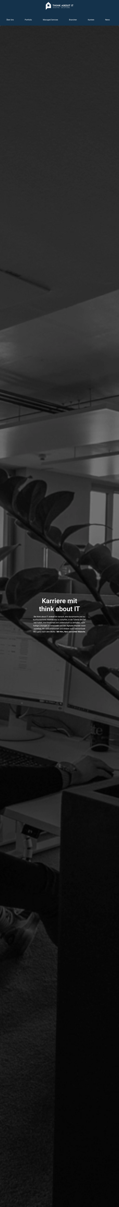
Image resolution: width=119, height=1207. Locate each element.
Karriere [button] (91, 20)
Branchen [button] (73, 20)
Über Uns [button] (10, 20)
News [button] (107, 20)
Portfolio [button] (28, 20)
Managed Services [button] (50, 20)
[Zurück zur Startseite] (59, 6)
